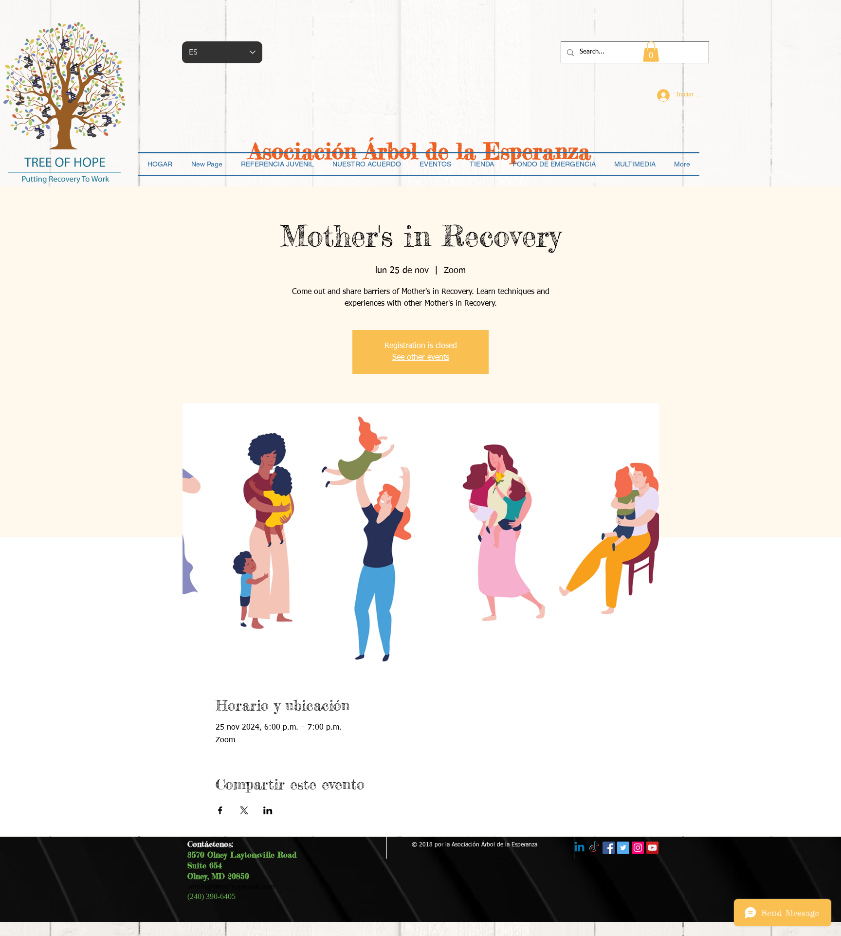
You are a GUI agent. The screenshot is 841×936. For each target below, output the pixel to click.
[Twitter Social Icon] (623, 848)
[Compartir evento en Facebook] (220, 810)
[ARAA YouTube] (652, 848)
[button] (650, 51)
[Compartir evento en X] (244, 810)
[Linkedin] (579, 848)
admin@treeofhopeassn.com (230, 886)
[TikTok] (594, 848)
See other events (420, 358)
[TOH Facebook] (609, 848)
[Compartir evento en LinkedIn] (268, 810)
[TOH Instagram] (638, 848)
